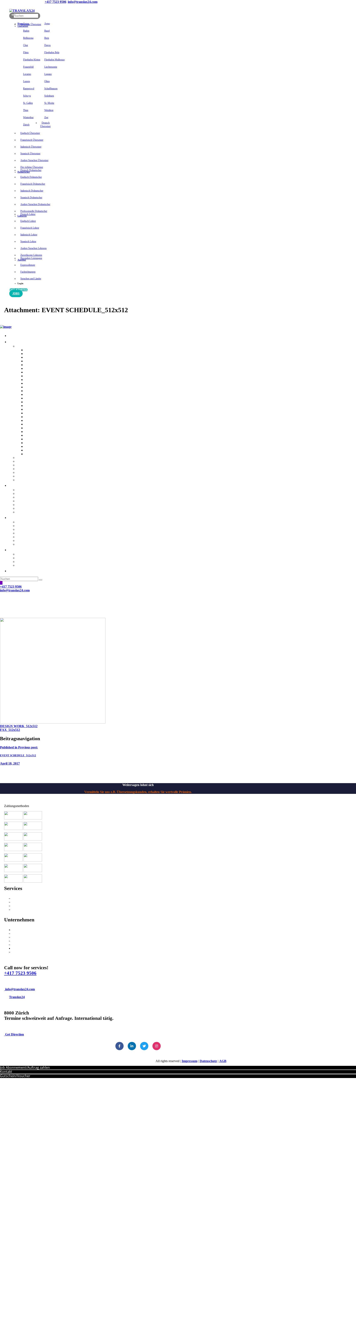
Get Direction (14, 1034)
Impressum (189, 1061)
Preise (13, 944)
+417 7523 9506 (20, 973)
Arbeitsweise (18, 929)
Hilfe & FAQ (18, 937)
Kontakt (15, 941)
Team (13, 948)
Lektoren (15, 906)
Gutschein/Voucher (15, 1076)
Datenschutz (208, 1061)
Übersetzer (16, 909)
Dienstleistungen (20, 898)
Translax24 (17, 997)
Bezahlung (16, 933)
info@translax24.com (20, 989)
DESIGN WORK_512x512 (18, 726)
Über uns (15, 952)
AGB (222, 1061)
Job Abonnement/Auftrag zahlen (25, 1067)
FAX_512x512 (10, 730)
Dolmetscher (18, 902)
